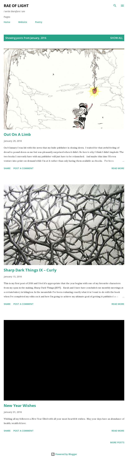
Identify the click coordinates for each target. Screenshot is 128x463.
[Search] (115, 6)
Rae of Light (16, 5)
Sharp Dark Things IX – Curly (30, 270)
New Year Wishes (20, 405)
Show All (116, 38)
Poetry (38, 22)
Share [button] (7, 168)
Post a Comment (23, 168)
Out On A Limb (17, 134)
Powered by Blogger (66, 454)
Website (22, 22)
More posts (117, 442)
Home (7, 22)
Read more (118, 168)
